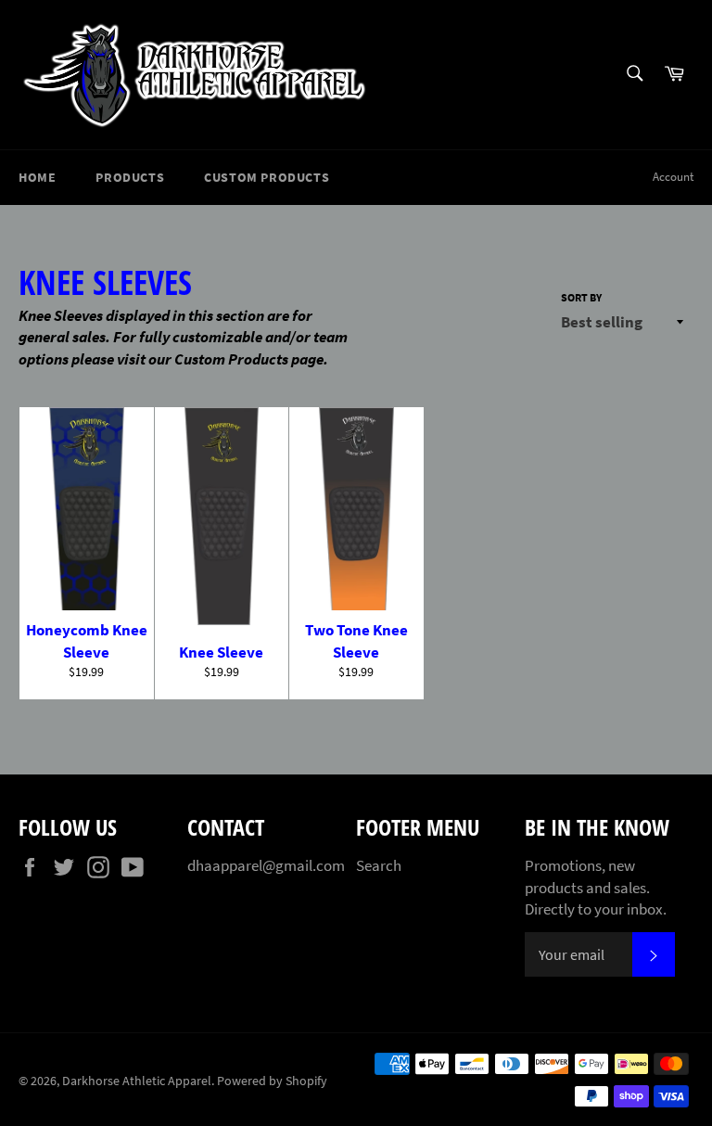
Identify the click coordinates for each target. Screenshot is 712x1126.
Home (37, 177)
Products (129, 177)
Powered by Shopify (272, 1081)
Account (673, 177)
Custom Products (266, 177)
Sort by (581, 297)
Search (378, 865)
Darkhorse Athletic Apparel (136, 1081)
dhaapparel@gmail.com (266, 865)
